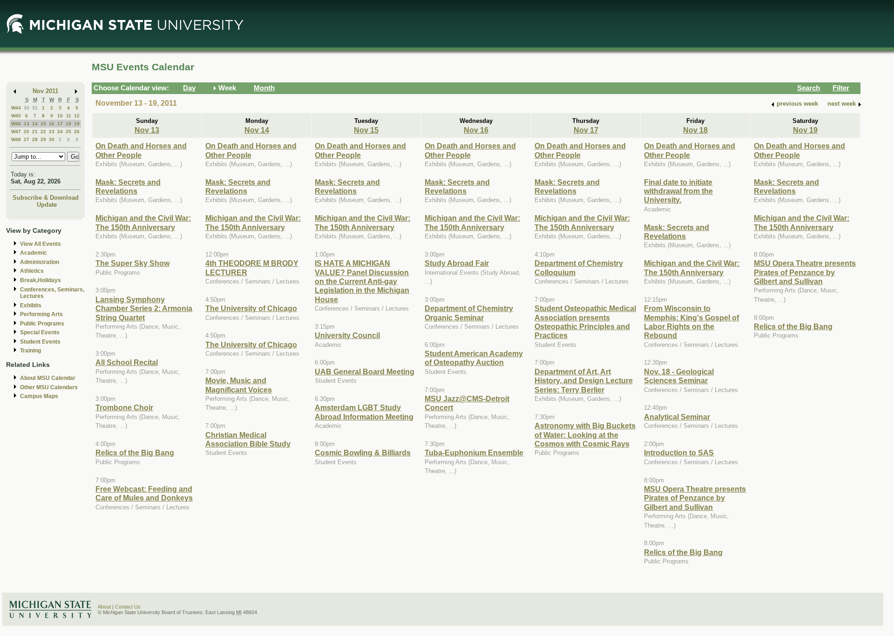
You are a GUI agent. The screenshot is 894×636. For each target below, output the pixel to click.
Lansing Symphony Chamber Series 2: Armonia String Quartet (143, 308)
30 (26, 107)
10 (60, 115)
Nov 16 (476, 130)
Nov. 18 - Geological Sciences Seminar (679, 376)
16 (51, 123)
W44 (16, 107)
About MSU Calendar (47, 378)
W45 (16, 115)
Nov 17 (586, 130)
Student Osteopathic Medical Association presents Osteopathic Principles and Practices (585, 321)
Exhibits (30, 305)
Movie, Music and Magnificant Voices (238, 384)
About (104, 606)
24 (60, 131)
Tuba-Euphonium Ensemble (474, 452)
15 (43, 123)
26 (77, 131)
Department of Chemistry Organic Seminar (469, 312)
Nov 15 (366, 130)
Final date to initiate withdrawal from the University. (678, 191)
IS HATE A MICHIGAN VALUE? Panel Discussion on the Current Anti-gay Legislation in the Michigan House (362, 281)
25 (68, 131)
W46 (16, 123)
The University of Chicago (251, 308)
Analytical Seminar (677, 417)
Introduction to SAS (679, 452)
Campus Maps (39, 396)
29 (43, 139)
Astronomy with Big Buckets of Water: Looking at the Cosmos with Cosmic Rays (585, 434)
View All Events (40, 244)
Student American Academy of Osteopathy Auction (474, 357)
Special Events (40, 332)
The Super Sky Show (132, 263)
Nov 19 (805, 130)
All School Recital (126, 362)
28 (35, 139)
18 (68, 123)
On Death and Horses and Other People (141, 150)
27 (26, 139)
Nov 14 (256, 130)
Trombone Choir (124, 407)
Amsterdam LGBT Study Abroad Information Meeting (364, 411)
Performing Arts (41, 314)
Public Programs (42, 323)
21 (35, 131)
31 (35, 107)
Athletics (32, 271)
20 (26, 131)
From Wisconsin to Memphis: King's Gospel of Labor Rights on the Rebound (691, 321)
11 (68, 115)
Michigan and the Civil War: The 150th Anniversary (143, 222)
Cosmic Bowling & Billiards (363, 452)
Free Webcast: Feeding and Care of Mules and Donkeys (144, 493)
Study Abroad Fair (457, 263)
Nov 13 (147, 130)
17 (60, 123)
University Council (347, 335)
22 (43, 131)
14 (35, 123)
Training (30, 350)
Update (47, 204)
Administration (39, 262)
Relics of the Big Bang (134, 452)
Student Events (40, 341)
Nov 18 (695, 130)
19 (77, 123)
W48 (16, 139)
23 (51, 131)
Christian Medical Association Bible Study (248, 439)
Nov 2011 (45, 91)
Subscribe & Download (46, 197)
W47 (16, 131)
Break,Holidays (40, 280)
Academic (33, 253)
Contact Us (128, 606)
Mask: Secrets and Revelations (128, 186)
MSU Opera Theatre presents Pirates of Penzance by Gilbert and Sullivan (695, 498)
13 (26, 123)
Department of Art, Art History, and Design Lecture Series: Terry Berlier (584, 380)
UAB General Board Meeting (364, 371)
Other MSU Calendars (49, 387)
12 (77, 115)
